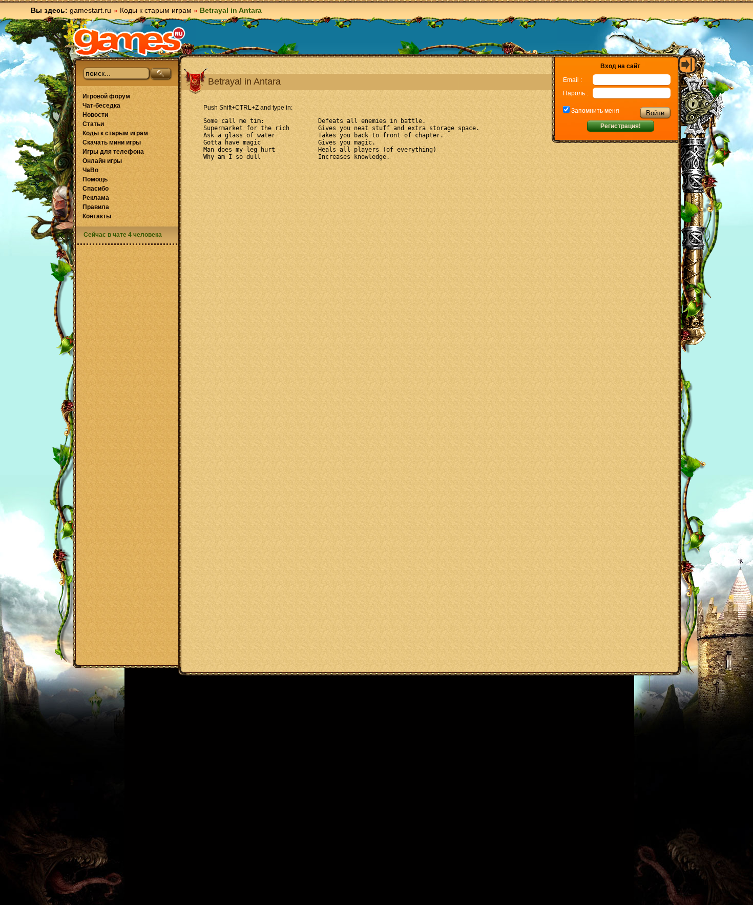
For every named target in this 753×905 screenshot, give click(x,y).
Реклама (95, 197)
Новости (95, 114)
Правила (95, 207)
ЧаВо (90, 170)
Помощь (95, 179)
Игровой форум (106, 96)
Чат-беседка (101, 105)
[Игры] (129, 41)
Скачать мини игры (111, 142)
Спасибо (95, 188)
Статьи (93, 124)
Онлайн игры (102, 160)
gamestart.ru (90, 10)
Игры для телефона (113, 151)
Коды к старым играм (156, 10)
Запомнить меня (594, 110)
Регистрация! (620, 126)
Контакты (96, 216)
